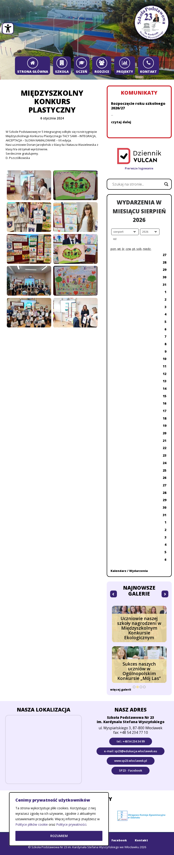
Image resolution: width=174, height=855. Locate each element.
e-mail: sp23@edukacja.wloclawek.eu (130, 751)
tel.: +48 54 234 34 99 (131, 741)
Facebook (119, 840)
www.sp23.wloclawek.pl (130, 761)
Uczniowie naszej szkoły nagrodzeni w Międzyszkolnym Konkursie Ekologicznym (139, 628)
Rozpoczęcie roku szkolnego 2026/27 (138, 106)
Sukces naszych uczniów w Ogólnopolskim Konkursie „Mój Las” (139, 671)
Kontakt (141, 840)
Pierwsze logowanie (139, 168)
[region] (59, 819)
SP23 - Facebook (130, 770)
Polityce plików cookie (31, 824)
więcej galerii (120, 689)
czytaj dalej (121, 122)
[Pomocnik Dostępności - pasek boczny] (8, 28)
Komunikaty (139, 92)
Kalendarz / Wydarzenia (129, 571)
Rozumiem (59, 836)
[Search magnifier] (166, 184)
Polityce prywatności (71, 824)
